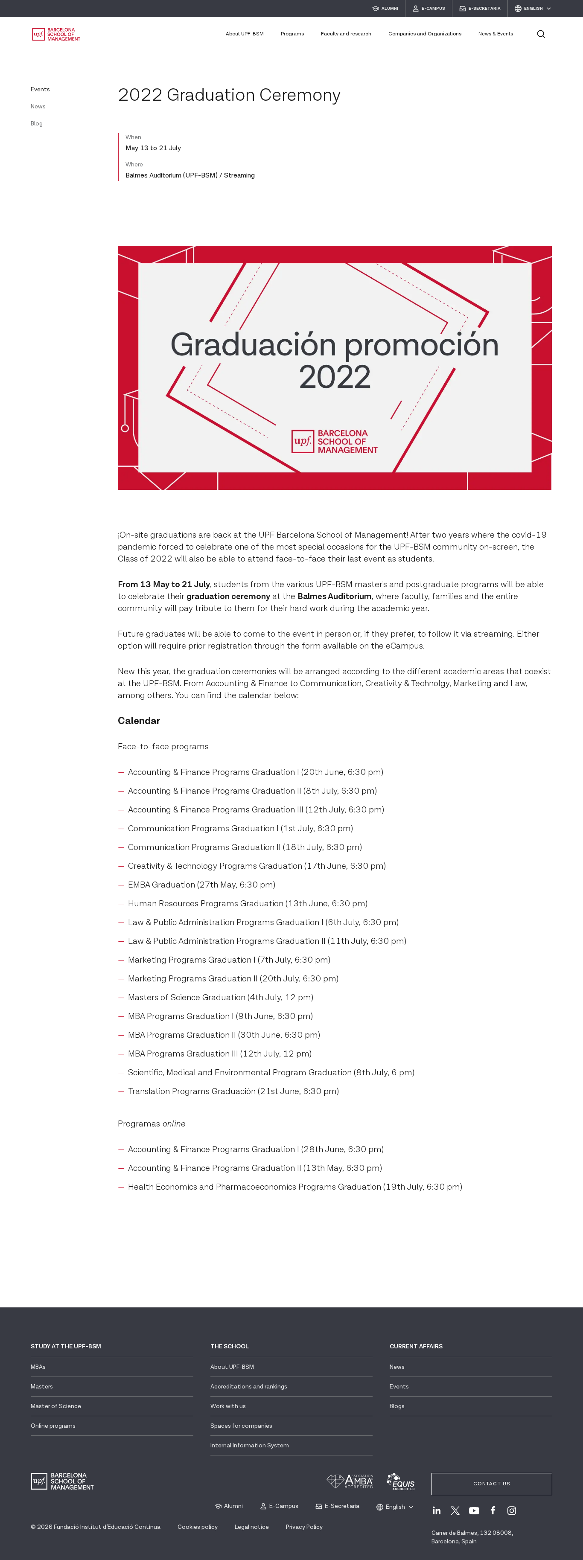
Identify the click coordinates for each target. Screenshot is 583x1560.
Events (40, 89)
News (38, 107)
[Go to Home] (56, 34)
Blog (37, 124)
